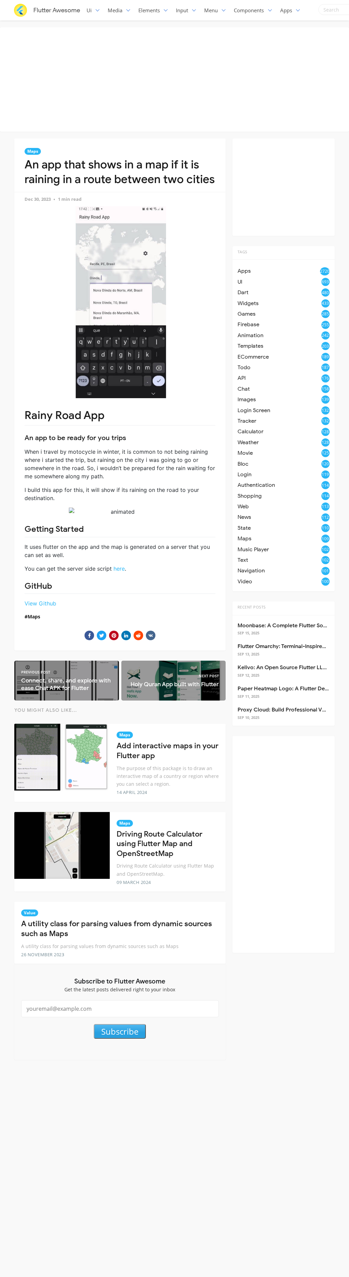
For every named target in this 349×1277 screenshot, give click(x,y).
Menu (211, 10)
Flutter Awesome (56, 10)
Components (249, 10)
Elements (149, 10)
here (119, 568)
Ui (89, 10)
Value (29, 913)
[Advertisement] (176, 78)
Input (182, 10)
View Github (40, 603)
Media (115, 10)
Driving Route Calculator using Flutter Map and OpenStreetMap (159, 843)
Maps (32, 151)
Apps (286, 10)
